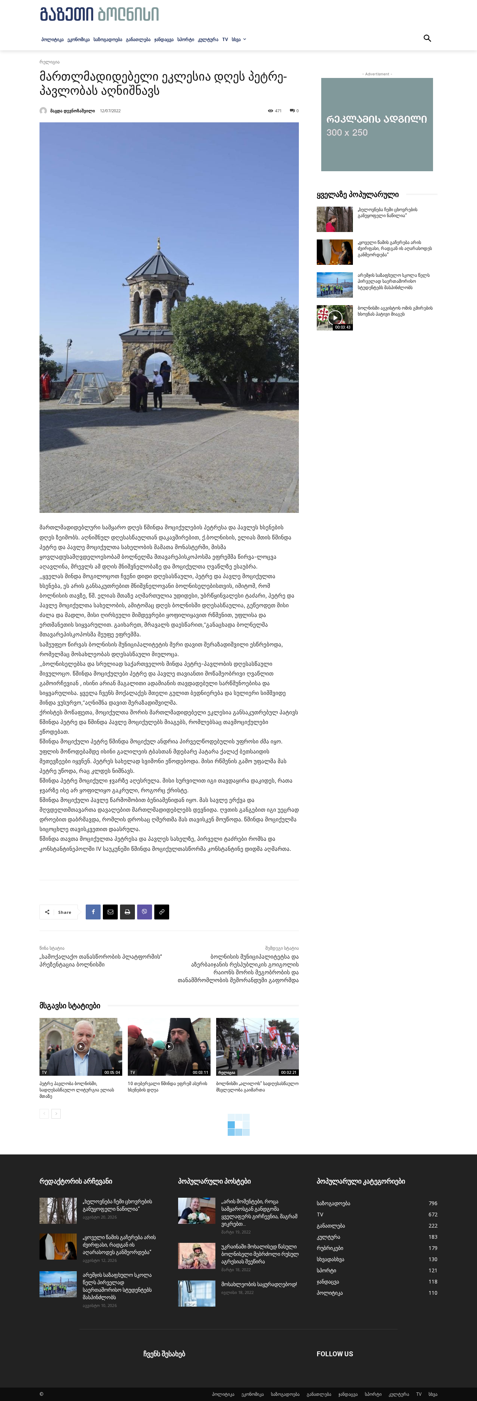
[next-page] (56, 1114)
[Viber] (144, 912)
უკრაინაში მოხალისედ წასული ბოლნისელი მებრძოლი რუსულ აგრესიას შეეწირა (260, 1254)
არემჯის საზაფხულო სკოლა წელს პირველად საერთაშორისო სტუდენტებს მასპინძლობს (394, 282)
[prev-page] (44, 1114)
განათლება (319, 1394)
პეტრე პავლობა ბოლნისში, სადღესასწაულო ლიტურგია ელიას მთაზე (77, 1090)
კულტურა (399, 1394)
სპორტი (373, 1394)
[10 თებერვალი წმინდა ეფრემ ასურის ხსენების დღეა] (169, 1047)
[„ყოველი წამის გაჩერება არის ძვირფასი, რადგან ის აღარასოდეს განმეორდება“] (335, 252)
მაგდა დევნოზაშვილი (72, 110)
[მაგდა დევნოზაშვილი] (44, 111)
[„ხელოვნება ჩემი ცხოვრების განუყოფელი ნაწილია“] (335, 219)
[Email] (110, 912)
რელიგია (50, 62)
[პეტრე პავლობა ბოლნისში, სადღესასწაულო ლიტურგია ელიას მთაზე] (81, 1047)
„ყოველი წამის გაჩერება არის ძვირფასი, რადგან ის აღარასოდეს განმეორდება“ (395, 249)
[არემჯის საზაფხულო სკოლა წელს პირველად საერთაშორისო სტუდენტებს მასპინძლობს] (335, 285)
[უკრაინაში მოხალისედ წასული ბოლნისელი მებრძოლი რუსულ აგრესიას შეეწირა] (196, 1256)
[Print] (127, 912)
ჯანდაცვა (348, 1394)
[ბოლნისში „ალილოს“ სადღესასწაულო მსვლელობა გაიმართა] (257, 1047)
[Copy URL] (161, 912)
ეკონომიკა (252, 1394)
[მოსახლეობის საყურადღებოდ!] (196, 1294)
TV (44, 1072)
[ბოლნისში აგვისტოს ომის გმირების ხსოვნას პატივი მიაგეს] (335, 317)
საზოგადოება (285, 1394)
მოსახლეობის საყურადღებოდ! (259, 1284)
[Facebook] (93, 912)
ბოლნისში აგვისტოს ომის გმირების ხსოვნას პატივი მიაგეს (395, 311)
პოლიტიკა (223, 1394)
